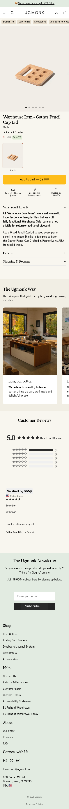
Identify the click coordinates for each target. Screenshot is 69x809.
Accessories (40, 22)
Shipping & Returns (16, 261)
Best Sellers (10, 634)
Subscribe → (34, 606)
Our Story (8, 730)
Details (8, 253)
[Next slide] (62, 356)
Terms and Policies (34, 804)
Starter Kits (8, 22)
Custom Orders (12, 695)
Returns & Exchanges (15, 682)
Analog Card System (15, 640)
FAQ (5, 743)
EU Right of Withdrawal (16, 707)
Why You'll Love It (15, 207)
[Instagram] (5, 760)
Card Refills (24, 22)
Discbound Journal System (19, 646)
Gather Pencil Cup (18, 240)
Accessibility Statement (17, 701)
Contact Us (9, 676)
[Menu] (4, 12)
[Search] (12, 13)
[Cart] (65, 13)
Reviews (8, 737)
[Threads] (18, 760)
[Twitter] (11, 760)
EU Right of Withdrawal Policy (20, 713)
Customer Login (12, 688)
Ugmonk (38, 797)
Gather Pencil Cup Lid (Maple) (20, 532)
